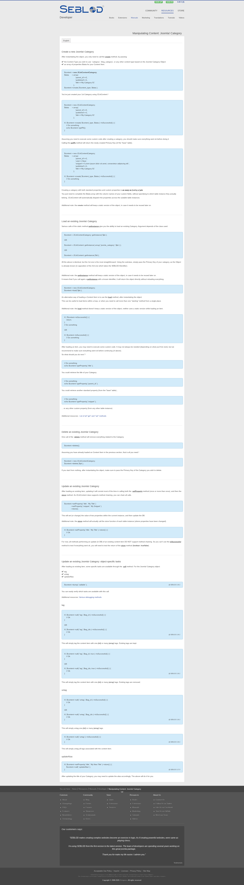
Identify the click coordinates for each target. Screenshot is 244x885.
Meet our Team (162, 815)
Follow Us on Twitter (164, 804)
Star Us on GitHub (163, 811)
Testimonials (178, 863)
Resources (83, 789)
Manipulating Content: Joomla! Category (157, 33)
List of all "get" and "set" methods (93, 416)
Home (74, 789)
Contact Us (160, 800)
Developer (66, 17)
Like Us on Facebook (164, 807)
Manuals (92, 789)
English (66, 41)
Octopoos (123, 880)
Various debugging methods (90, 597)
